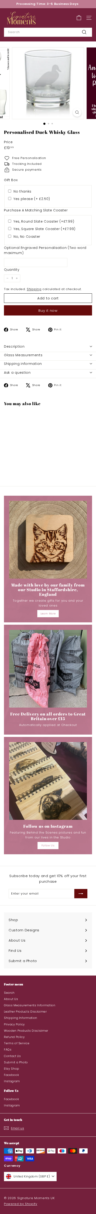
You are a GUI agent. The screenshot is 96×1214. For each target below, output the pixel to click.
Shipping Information (20, 1018)
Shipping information (23, 363)
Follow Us (48, 845)
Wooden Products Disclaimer (26, 1031)
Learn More (48, 613)
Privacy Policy (14, 1024)
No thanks (22, 191)
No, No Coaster (27, 236)
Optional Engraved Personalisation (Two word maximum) (45, 250)
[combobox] (48, 32)
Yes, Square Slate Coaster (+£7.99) (44, 229)
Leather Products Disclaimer (25, 1012)
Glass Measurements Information (29, 1005)
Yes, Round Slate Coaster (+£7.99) (44, 221)
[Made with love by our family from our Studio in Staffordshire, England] (48, 540)
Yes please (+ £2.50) (32, 199)
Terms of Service (16, 1043)
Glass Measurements (23, 355)
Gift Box (10, 180)
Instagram (12, 1081)
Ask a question (17, 372)
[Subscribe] (80, 893)
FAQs (8, 1049)
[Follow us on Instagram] (48, 781)
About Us (11, 999)
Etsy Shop (11, 1069)
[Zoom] (77, 112)
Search (9, 993)
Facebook (11, 1075)
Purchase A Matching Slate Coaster (36, 210)
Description (14, 346)
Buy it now (48, 310)
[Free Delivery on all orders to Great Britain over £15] (48, 669)
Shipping (34, 289)
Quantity (11, 269)
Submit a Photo (16, 1062)
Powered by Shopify (20, 1204)
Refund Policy (14, 1037)
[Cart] (78, 18)
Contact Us (12, 1056)
